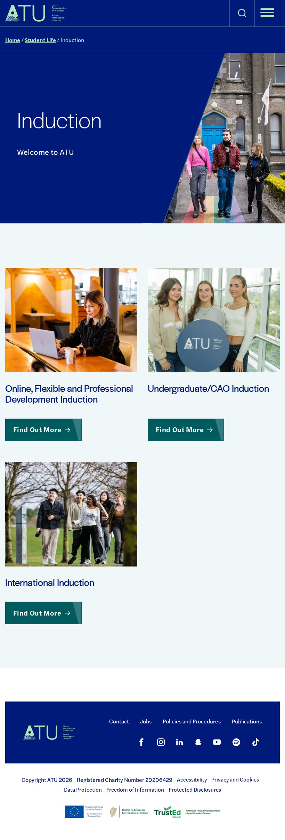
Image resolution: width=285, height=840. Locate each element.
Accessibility (192, 779)
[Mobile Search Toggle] (242, 13)
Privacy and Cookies (235, 779)
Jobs (146, 721)
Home (12, 40)
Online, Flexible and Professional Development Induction (69, 394)
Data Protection (83, 789)
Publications (247, 721)
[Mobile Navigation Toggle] (267, 13)
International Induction (49, 582)
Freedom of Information (135, 789)
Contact (119, 721)
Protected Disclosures (195, 789)
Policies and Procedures (192, 721)
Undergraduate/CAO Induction (208, 388)
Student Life (40, 40)
